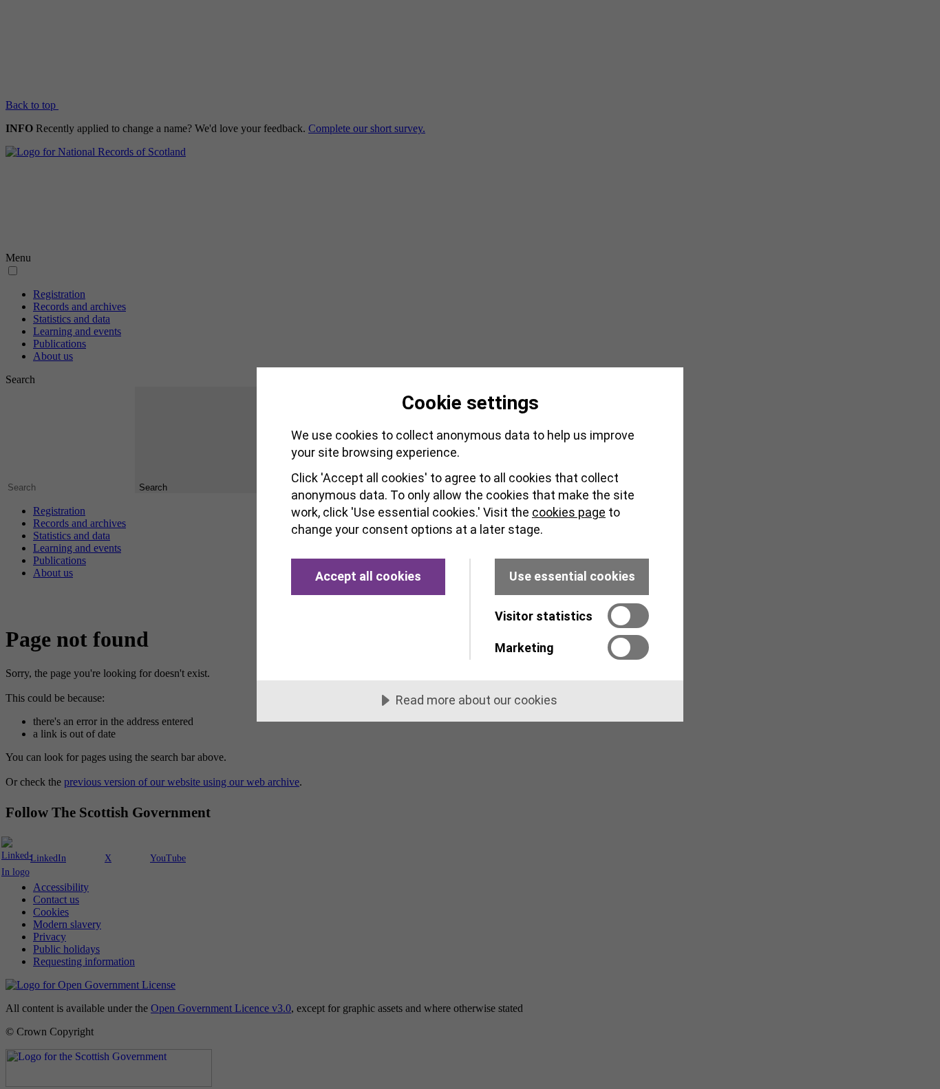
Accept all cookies (368, 576)
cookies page (569, 512)
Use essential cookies (572, 576)
